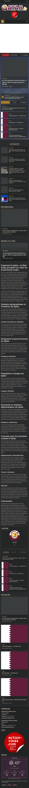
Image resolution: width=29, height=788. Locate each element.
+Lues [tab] (14, 552)
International (7, 95)
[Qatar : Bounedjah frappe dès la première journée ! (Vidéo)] (4, 189)
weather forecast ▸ (14, 778)
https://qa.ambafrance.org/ (7, 727)
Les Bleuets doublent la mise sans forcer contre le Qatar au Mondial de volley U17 (17, 160)
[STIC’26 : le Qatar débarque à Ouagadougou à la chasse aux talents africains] (4, 180)
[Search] (27, 21)
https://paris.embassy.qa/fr (7, 718)
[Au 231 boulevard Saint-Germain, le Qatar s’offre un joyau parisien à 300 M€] (14, 67)
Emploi (10, 113)
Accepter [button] (14, 784)
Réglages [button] (4, 785)
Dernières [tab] (6, 102)
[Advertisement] (14, 38)
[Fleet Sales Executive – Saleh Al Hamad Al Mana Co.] (4, 128)
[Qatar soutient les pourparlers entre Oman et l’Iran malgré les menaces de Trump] (4, 198)
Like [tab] (15, 102)
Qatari (11, 86)
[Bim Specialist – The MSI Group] (4, 122)
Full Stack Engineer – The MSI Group (17, 115)
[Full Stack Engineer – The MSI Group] (4, 115)
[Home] (2, 21)
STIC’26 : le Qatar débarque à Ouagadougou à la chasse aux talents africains (17, 181)
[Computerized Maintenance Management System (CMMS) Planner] (4, 135)
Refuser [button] (9, 784)
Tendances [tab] (23, 102)
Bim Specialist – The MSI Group (16, 122)
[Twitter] (14, 545)
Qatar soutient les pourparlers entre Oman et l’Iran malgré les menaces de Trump (17, 199)
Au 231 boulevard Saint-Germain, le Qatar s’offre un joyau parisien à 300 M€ (14, 82)
